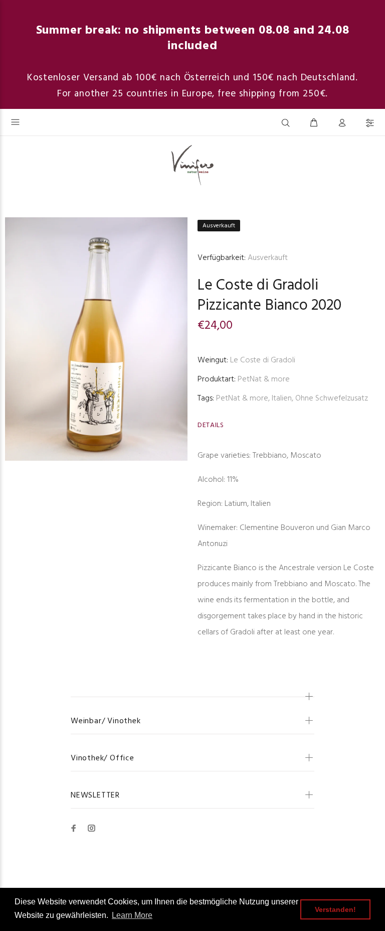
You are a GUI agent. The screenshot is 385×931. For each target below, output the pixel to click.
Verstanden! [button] (335, 909)
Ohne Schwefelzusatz (331, 398)
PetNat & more (264, 379)
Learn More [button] (132, 915)
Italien (282, 398)
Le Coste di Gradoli (258, 286)
